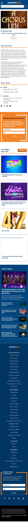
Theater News (14, 392)
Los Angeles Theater (14, 361)
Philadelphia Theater (14, 372)
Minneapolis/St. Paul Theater (14, 384)
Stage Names (14, 452)
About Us (14, 463)
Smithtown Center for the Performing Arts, (12, 33)
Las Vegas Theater (14, 366)
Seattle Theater (14, 378)
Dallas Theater (14, 412)
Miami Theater (14, 369)
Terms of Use (7, 516)
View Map (5, 103)
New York (8, 99)
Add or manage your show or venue (14, 461)
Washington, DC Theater (14, 381)
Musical (13, 38)
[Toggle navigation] (1, 3)
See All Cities (14, 386)
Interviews (14, 401)
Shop (14, 455)
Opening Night (14, 398)
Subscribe (14, 136)
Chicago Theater (14, 358)
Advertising (14, 458)
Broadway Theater (14, 355)
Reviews (14, 395)
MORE (22, 150)
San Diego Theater (14, 426)
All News (14, 438)
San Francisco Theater (14, 375)
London (14, 446)
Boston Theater (14, 364)
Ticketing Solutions (14, 466)
